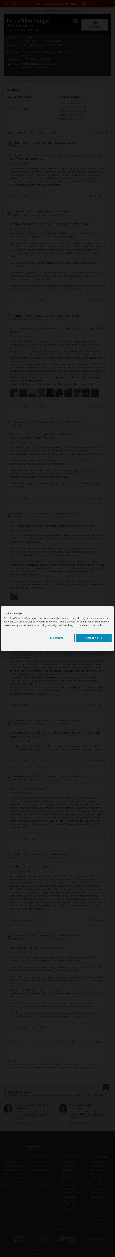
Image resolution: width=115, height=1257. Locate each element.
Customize (56, 638)
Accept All (92, 638)
